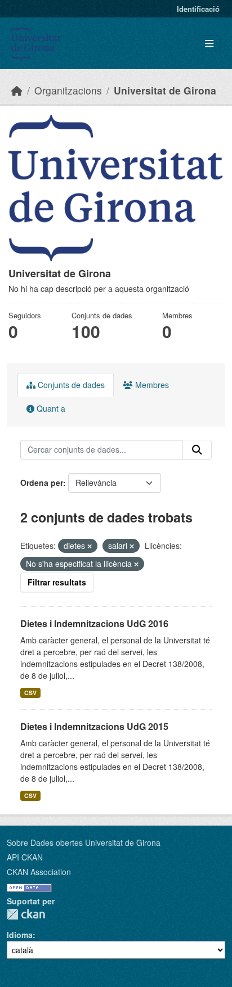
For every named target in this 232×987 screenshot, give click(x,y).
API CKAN (25, 857)
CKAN (26, 914)
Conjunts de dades (70, 384)
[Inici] (17, 90)
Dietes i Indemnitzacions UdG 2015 (94, 726)
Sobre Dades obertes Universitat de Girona (83, 842)
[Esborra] (89, 546)
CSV (30, 692)
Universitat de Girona (165, 90)
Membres (151, 384)
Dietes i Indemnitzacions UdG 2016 (94, 623)
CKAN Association (39, 871)
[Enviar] (197, 450)
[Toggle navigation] (209, 43)
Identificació (198, 8)
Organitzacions (68, 90)
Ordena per (41, 482)
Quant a (49, 408)
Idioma (20, 934)
